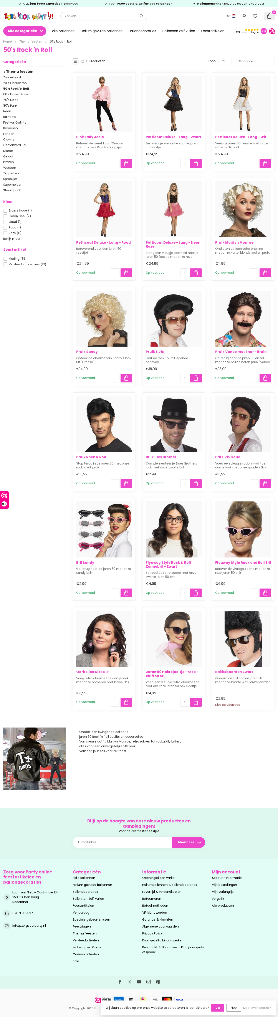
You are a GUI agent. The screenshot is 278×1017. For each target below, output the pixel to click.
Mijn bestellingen (224, 885)
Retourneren (151, 898)
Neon (7, 111)
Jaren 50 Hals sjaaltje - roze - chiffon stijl (172, 674)
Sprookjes (10, 179)
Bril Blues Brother (161, 457)
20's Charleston (15, 83)
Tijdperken (11, 173)
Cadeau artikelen (86, 954)
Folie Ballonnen (84, 878)
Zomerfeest (12, 77)
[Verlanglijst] (255, 16)
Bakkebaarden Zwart (234, 672)
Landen (8, 134)
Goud (15, 221)
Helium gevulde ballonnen (101, 31)
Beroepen (10, 128)
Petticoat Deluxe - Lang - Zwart (173, 137)
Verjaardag (81, 912)
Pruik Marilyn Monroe (234, 243)
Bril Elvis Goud (227, 457)
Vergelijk (218, 898)
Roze (15, 233)
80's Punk (10, 105)
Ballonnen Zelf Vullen (88, 898)
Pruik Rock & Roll (91, 457)
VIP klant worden (154, 912)
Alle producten (223, 905)
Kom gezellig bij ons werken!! (163, 940)
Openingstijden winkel (158, 878)
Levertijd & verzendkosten (161, 892)
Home (7, 42)
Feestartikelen (212, 31)
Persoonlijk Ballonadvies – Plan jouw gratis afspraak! (173, 949)
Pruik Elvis (155, 352)
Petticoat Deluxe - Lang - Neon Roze (173, 245)
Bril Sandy (85, 563)
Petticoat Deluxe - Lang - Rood (103, 243)
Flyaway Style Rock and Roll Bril (243, 563)
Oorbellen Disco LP (92, 672)
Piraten (8, 162)
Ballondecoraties (142, 31)
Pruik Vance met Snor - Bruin (241, 352)
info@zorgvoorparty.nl (29, 925)
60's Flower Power (16, 94)
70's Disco (10, 100)
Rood (15, 227)
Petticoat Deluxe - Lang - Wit (240, 137)
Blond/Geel (20, 216)
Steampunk (12, 190)
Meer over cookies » (257, 1008)
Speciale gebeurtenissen (91, 919)
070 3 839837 (22, 913)
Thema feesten (30, 42)
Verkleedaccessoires (27, 264)
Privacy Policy (152, 933)
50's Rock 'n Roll (61, 42)
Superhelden (12, 184)
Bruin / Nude (20, 210)
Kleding (17, 258)
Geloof (8, 156)
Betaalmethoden (155, 905)
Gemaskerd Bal (14, 145)
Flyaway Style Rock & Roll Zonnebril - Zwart (168, 565)
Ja (218, 1007)
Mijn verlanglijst (223, 892)
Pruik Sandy (87, 352)
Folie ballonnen (62, 31)
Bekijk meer (11, 238)
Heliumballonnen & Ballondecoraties (169, 885)
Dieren (8, 151)
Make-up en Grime (87, 947)
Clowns (8, 139)
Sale (76, 961)
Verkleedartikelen (86, 940)
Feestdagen (82, 926)
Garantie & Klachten (157, 919)
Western (9, 167)
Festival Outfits (14, 122)
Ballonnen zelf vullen (178, 31)
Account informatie (227, 878)
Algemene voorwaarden (160, 926)
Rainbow (9, 117)
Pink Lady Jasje (90, 137)
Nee (234, 1007)
